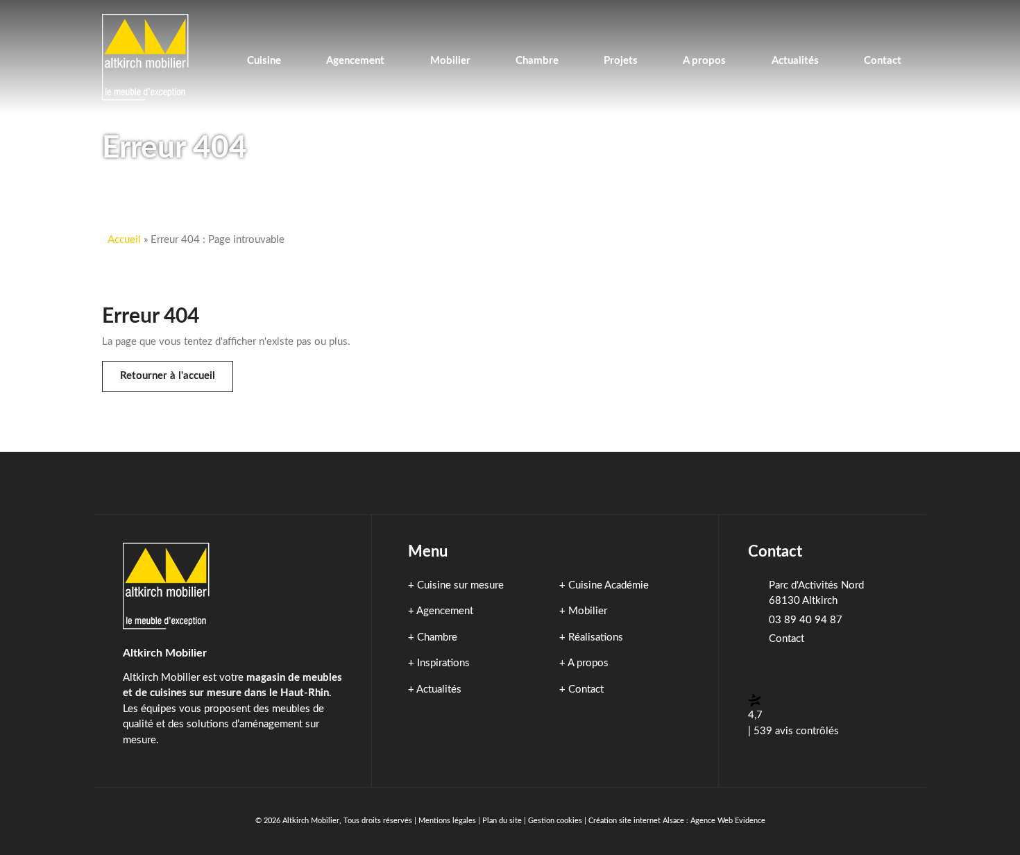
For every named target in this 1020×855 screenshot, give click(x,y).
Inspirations (443, 663)
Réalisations (595, 637)
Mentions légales (447, 820)
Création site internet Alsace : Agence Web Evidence (676, 820)
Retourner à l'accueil (167, 376)
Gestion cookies (555, 820)
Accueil (124, 240)
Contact (586, 689)
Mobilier (587, 611)
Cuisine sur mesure (460, 585)
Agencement (444, 611)
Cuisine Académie (608, 585)
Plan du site (502, 820)
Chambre (437, 637)
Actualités (438, 689)
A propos (588, 663)
